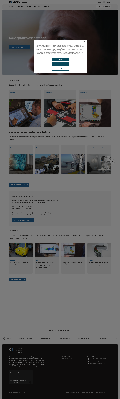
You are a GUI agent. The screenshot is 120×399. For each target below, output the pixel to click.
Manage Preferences (60, 68)
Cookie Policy (42, 55)
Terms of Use (50, 55)
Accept (60, 59)
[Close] (85, 42)
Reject (60, 64)
